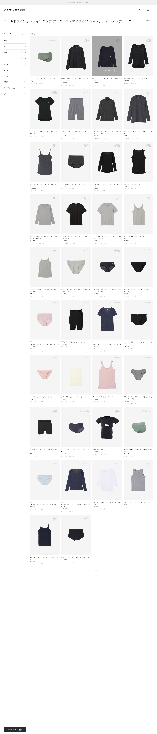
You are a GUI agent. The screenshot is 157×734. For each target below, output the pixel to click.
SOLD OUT (107, 56)
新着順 (148, 20)
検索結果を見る (14, 729)
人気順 (139, 28)
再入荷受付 (108, 70)
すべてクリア (22, 34)
